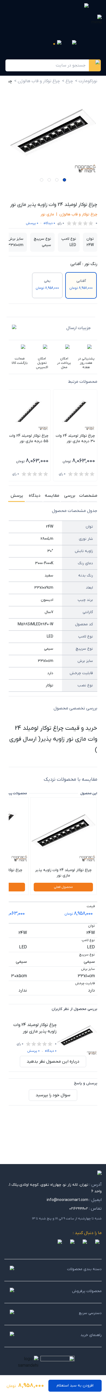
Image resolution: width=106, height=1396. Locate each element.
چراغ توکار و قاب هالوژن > (37, 81)
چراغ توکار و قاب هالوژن (78, 214)
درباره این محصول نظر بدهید (53, 1061)
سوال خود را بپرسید (53, 1095)
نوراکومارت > (86, 81)
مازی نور (47, 214)
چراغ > (67, 81)
